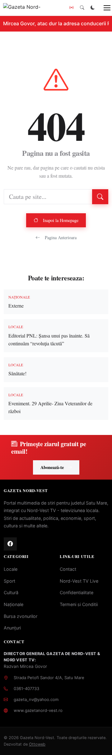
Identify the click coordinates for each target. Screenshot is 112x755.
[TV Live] (72, 8)
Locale (10, 569)
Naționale (13, 604)
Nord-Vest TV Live (79, 581)
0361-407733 (26, 688)
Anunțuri (12, 627)
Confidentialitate (76, 592)
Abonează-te (52, 467)
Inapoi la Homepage (60, 220)
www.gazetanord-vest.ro (38, 710)
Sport (9, 581)
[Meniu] (103, 7)
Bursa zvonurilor (20, 616)
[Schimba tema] (93, 8)
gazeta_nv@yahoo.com (36, 699)
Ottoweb (37, 744)
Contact (68, 569)
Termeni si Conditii (79, 604)
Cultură (11, 592)
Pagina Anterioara (61, 237)
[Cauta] (82, 8)
